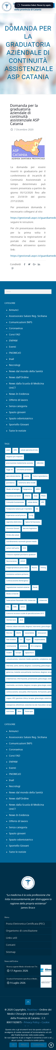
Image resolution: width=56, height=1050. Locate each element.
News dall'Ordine (19, 377)
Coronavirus (16, 328)
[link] (52, 5)
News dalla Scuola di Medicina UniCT (26, 386)
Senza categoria (18, 406)
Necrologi (14, 365)
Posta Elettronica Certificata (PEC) (25, 924)
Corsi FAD (14, 334)
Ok (13, 1045)
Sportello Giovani (19, 424)
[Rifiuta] (52, 1038)
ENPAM (13, 341)
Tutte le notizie (17, 431)
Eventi (12, 347)
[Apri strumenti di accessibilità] (51, 1045)
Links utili (11, 938)
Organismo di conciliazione (21, 931)
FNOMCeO (15, 353)
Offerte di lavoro (18, 400)
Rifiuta (24, 1045)
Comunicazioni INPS (20, 322)
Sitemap (10, 952)
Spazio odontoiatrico (21, 418)
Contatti (10, 945)
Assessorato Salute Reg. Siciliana (28, 316)
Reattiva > (33, 1010)
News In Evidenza (19, 394)
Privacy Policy (31, 1022)
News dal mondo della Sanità (26, 371)
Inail (11, 359)
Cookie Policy (38, 1045)
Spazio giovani (17, 412)
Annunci (13, 310)
